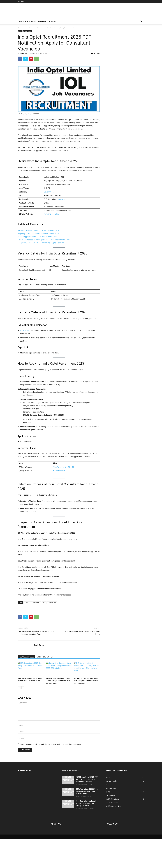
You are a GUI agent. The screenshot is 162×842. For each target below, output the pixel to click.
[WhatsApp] (36, 59)
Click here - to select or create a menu (37, 21)
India (25, 28)
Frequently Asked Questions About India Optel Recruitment (42, 243)
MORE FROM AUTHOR (45, 657)
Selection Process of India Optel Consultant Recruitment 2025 (44, 240)
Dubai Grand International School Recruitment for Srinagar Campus (86, 803)
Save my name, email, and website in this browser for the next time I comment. (50, 744)
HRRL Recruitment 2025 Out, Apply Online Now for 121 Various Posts (86, 791)
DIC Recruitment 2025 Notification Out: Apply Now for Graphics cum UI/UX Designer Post (86, 680)
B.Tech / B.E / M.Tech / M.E (32, 602)
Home (20, 28)
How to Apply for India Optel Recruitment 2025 (37, 236)
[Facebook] (20, 59)
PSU (44, 602)
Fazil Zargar (23, 53)
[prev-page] (19, 687)
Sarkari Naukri (27, 31)
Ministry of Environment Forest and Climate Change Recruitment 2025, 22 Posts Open (58, 680)
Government (49, 192)
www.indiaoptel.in (51, 214)
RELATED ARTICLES (26, 657)
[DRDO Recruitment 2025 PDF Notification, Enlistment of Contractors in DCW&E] (68, 780)
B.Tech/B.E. (25, 330)
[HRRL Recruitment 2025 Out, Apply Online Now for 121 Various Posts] (31, 669)
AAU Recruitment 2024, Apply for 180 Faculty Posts (82, 632)
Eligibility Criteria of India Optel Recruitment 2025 (38, 233)
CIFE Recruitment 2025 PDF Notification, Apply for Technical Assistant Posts (36, 632)
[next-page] (22, 687)
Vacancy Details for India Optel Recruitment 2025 (38, 230)
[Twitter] (25, 59)
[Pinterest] (31, 59)
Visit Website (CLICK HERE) (64, 467)
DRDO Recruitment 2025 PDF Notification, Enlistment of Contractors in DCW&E (87, 779)
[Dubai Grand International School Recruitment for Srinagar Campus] (68, 804)
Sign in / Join (21, 1)
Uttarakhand (62, 199)
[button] (141, 21)
